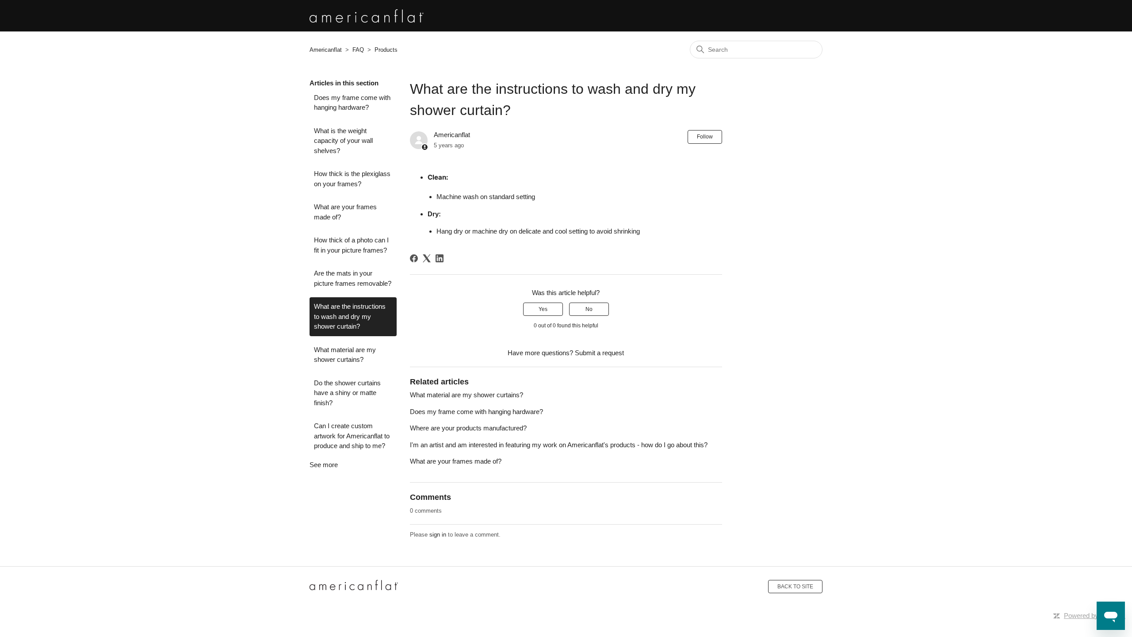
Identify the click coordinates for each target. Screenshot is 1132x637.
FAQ (358, 49)
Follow (705, 137)
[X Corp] (427, 258)
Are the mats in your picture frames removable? (352, 278)
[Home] (354, 586)
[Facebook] (414, 258)
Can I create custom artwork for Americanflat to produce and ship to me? (352, 435)
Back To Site (795, 586)
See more (324, 464)
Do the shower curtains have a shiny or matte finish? (347, 393)
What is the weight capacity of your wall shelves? (343, 140)
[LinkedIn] (440, 258)
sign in (437, 534)
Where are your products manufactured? (468, 428)
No (589, 309)
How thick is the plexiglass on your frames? (352, 179)
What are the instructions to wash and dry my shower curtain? (350, 316)
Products (386, 49)
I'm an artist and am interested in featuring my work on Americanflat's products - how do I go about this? (559, 445)
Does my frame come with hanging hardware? (352, 102)
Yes (543, 309)
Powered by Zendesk (1094, 615)
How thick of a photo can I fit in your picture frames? (351, 245)
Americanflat (326, 49)
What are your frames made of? (345, 212)
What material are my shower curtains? (345, 355)
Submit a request (599, 353)
